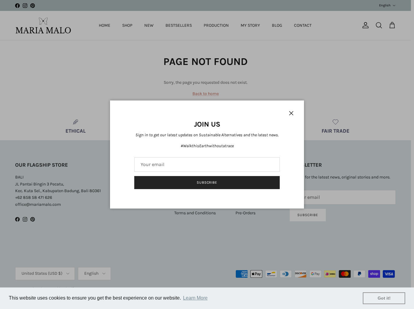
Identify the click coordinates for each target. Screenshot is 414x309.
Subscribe (207, 182)
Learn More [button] (195, 298)
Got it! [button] (384, 298)
